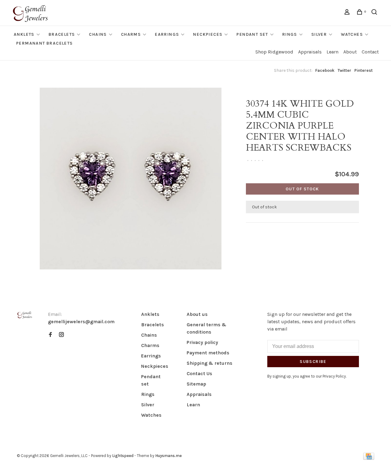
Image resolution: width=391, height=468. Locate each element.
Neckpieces (207, 34)
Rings (289, 34)
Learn (332, 52)
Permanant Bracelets (44, 43)
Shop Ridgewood (274, 52)
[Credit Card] (368, 458)
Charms (131, 34)
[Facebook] (50, 335)
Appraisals (310, 52)
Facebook (324, 70)
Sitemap (196, 384)
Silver (319, 34)
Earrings (167, 34)
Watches (352, 34)
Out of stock (302, 189)
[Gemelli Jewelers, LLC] (25, 315)
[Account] (348, 13)
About (350, 52)
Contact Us (199, 373)
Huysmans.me (168, 455)
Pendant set (252, 34)
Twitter (344, 70)
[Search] (375, 13)
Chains (98, 34)
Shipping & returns (209, 363)
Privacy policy (202, 342)
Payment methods (208, 353)
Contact (370, 52)
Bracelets (62, 34)
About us (197, 314)
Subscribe (313, 361)
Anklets (24, 34)
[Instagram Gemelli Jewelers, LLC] (61, 335)
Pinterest (363, 70)
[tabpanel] (130, 178)
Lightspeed (122, 455)
